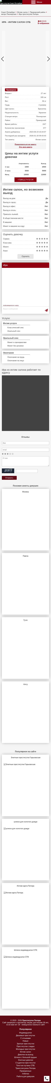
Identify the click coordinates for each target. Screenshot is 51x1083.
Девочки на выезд (25, 1054)
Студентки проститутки (25, 1063)
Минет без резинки (15, 346)
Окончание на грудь (15, 357)
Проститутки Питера (31, 1020)
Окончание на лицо (15, 360)
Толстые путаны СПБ (25, 1065)
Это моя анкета (25, 147)
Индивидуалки (25, 1033)
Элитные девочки (25, 1060)
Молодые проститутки (25, 1049)
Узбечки (25, 1074)
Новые (25, 1041)
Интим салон (22, 12)
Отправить (9, 478)
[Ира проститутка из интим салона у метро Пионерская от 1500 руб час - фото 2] (21, 59)
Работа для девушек (25, 1076)
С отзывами (25, 1038)
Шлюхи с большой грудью (25, 1057)
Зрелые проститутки (25, 1044)
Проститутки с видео (25, 1046)
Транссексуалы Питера (25, 1068)
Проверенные (25, 1071)
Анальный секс (13, 331)
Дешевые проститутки (25, 1035)
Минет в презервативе (16, 342)
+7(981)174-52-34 (25, 180)
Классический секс (15, 327)
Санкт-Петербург (8, 12)
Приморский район (37, 12)
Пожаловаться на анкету (25, 144)
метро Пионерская (8, 14)
